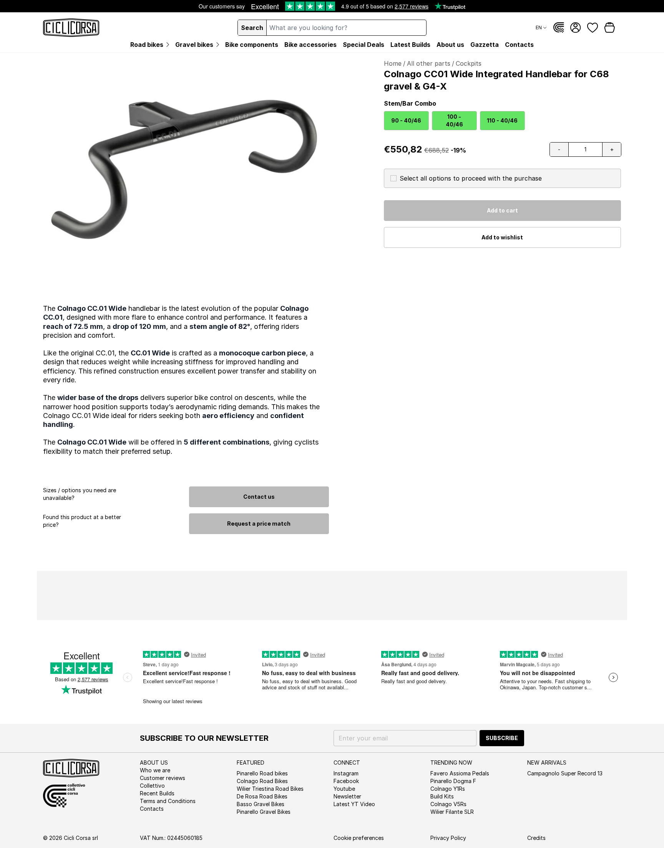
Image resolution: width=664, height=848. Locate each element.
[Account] (575, 27)
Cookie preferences (359, 838)
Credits (536, 838)
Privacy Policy (448, 838)
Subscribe (502, 738)
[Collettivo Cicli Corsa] (558, 27)
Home (393, 63)
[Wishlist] (592, 27)
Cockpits (468, 63)
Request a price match (258, 523)
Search (252, 28)
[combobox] (346, 27)
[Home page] (71, 27)
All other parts (428, 63)
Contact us (259, 496)
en (539, 27)
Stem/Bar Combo (410, 103)
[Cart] (609, 27)
